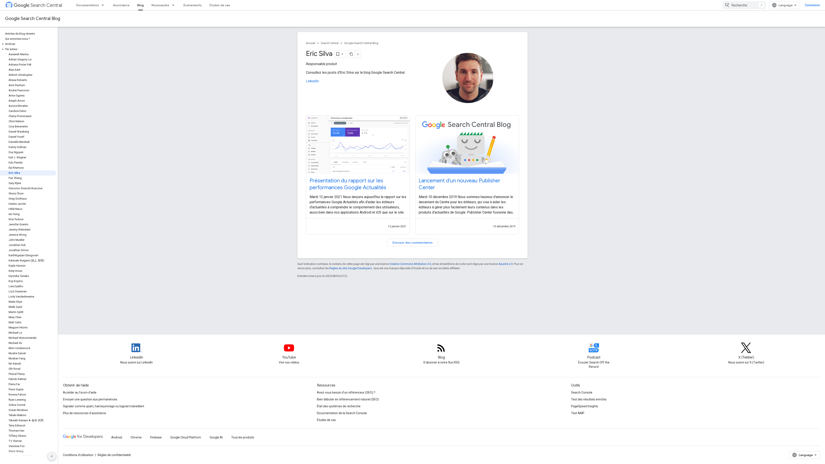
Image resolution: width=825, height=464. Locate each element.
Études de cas (219, 5)
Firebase (156, 437)
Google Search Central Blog (32, 18)
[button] (28, 44)
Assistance (121, 5)
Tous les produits (242, 437)
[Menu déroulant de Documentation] (104, 5)
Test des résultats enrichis (589, 399)
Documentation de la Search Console (342, 413)
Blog (140, 5)
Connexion (812, 5)
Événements (192, 5)
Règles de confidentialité (114, 455)
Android (116, 437)
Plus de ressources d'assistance (84, 413)
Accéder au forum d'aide (79, 392)
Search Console (581, 392)
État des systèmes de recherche (339, 406)
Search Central (46, 5)
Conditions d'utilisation (78, 455)
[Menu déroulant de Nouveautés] (174, 5)
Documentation (87, 5)
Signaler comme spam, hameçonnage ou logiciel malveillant (103, 406)
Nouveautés (160, 5)
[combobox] (744, 5)
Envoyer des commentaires (413, 242)
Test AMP (577, 413)
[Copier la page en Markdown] (351, 54)
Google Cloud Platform (185, 437)
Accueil (310, 43)
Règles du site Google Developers (350, 268)
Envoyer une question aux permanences (90, 399)
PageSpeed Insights (584, 406)
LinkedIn (312, 81)
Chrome (136, 437)
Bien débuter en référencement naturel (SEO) (348, 399)
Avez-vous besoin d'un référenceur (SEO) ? (346, 392)
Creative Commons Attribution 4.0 (410, 264)
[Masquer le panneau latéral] (51, 456)
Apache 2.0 (506, 264)
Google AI (216, 437)
